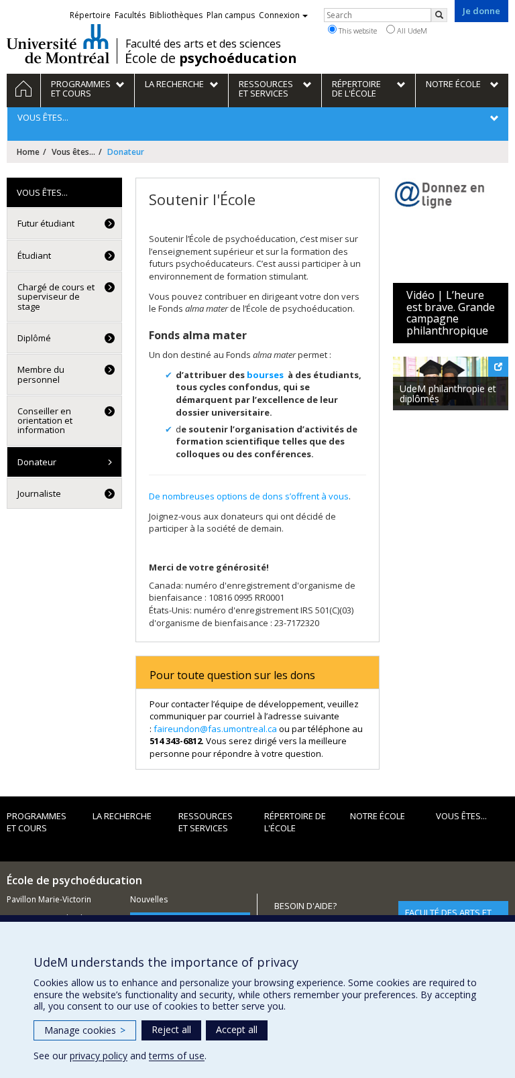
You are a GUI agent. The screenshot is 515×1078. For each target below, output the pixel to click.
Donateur (36, 462)
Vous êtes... (73, 152)
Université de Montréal (58, 43)
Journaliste (39, 493)
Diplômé (34, 338)
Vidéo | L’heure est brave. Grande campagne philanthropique (450, 313)
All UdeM (411, 30)
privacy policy (98, 1055)
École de (211, 58)
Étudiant (34, 255)
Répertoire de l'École (295, 822)
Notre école (377, 816)
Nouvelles (149, 899)
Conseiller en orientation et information (44, 420)
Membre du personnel (40, 374)
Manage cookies (84, 1030)
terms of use (177, 1055)
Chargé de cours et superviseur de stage (56, 296)
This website (357, 30)
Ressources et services (205, 822)
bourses (265, 375)
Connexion (279, 15)
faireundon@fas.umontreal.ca (215, 729)
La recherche (122, 816)
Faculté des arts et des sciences (203, 43)
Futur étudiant (45, 223)
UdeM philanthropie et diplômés (448, 393)
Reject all (171, 1029)
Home (28, 152)
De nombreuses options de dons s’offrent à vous (249, 496)
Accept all (237, 1029)
